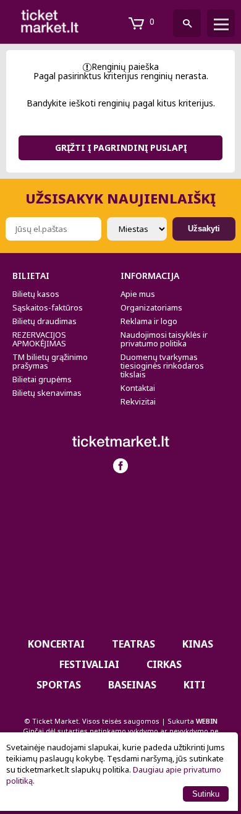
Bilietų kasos (35, 293)
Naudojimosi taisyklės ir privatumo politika (164, 339)
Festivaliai (89, 664)
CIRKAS (164, 664)
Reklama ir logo (148, 321)
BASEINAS (132, 685)
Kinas (197, 644)
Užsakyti (204, 228)
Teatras (133, 644)
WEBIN (207, 721)
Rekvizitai (138, 401)
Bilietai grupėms (42, 379)
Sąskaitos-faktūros (47, 307)
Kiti (194, 685)
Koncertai (56, 644)
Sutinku (205, 794)
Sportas (58, 685)
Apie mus (137, 293)
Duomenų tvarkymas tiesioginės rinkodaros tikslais (162, 365)
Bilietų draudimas (44, 321)
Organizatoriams (151, 307)
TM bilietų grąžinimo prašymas (50, 361)
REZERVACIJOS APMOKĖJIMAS (39, 339)
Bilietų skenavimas (47, 392)
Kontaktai (137, 387)
